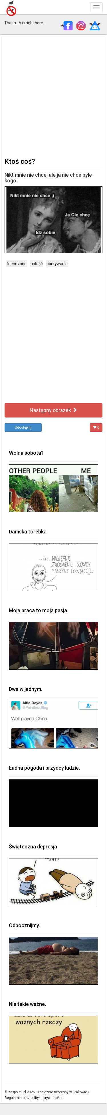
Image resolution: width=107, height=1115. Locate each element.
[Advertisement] (53, 95)
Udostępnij (23, 427)
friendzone (17, 263)
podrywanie (57, 263)
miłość (37, 263)
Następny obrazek (51, 410)
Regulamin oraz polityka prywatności (33, 1098)
